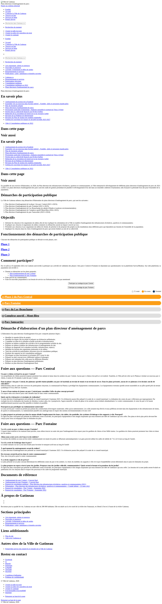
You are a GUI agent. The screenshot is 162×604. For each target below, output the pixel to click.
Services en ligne (11, 17)
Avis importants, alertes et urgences (17, 66)
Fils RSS (8, 571)
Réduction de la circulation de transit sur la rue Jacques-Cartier (27, 114)
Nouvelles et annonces (13, 68)
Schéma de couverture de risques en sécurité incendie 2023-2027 (27, 119)
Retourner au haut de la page (15, 596)
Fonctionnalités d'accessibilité (15, 591)
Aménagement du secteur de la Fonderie (19, 102)
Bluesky (8, 563)
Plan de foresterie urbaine (14, 106)
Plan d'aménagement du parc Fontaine (23, 275)
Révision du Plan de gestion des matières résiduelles (23, 118)
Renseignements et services (14, 72)
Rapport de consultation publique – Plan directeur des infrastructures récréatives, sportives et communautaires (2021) (45, 484)
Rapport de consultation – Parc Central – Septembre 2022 (25, 488)
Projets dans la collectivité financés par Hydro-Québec (24, 112)
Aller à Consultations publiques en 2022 (19, 123)
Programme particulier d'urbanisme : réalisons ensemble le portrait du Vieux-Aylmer (34, 110)
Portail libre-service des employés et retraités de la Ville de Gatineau (28, 549)
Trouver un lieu (10, 15)
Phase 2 (5, 249)
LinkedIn (8, 567)
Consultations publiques (13, 83)
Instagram (8, 565)
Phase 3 (5, 254)
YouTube (8, 569)
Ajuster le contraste (12, 35)
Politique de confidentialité (14, 577)
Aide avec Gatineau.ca (13, 538)
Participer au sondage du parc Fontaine (81, 287)
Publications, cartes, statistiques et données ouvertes (23, 73)
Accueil (8, 11)
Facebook (8, 560)
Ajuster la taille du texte (13, 31)
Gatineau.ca (9, 77)
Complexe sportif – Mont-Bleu (22, 315)
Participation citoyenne (13, 81)
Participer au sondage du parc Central (81, 283)
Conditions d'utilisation (13, 575)
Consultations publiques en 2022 (16, 85)
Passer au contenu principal (10, 6)
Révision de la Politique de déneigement (19, 116)
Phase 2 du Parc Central (18, 296)
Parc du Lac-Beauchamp (19, 309)
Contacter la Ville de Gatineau (15, 13)
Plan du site (9, 536)
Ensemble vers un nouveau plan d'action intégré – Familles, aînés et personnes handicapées (36, 104)
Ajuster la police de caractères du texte (18, 33)
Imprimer (8, 593)
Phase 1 (5, 244)
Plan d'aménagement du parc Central (22, 273)
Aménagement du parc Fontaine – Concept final (22, 482)
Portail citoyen (10, 19)
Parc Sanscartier (14, 321)
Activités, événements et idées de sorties (19, 70)
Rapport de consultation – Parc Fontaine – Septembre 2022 (25, 490)
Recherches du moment (13, 27)
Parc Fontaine (13, 303)
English (8, 9)
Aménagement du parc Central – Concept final (21, 480)
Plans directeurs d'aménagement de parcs (19, 87)
